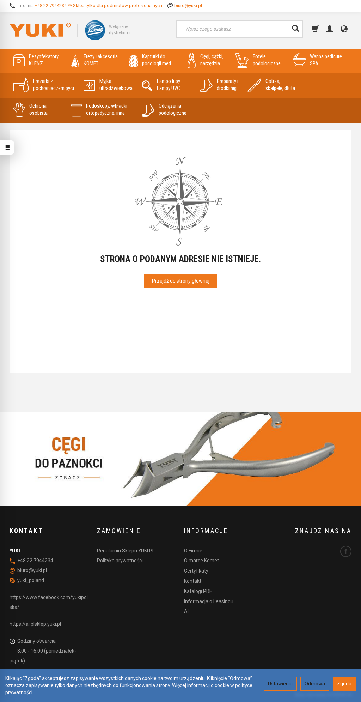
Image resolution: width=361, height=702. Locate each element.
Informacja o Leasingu (208, 601)
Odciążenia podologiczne (172, 109)
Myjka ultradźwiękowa (116, 84)
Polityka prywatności (120, 560)
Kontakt (192, 581)
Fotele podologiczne (267, 60)
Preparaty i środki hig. (227, 84)
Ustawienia (280, 683)
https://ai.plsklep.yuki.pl (35, 624)
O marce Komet (201, 560)
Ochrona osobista (38, 109)
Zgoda (344, 683)
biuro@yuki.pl (188, 5)
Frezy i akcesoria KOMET (101, 60)
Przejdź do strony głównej (180, 281)
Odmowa (315, 683)
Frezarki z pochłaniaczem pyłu (53, 84)
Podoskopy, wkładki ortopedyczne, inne (106, 109)
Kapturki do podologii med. (157, 60)
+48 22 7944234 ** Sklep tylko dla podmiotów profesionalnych (98, 5)
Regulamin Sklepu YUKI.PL (126, 550)
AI (186, 611)
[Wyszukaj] (295, 29)
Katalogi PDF (198, 591)
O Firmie (193, 550)
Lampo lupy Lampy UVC (168, 84)
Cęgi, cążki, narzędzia (212, 60)
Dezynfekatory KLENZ (44, 60)
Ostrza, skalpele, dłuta (280, 84)
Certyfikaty (196, 571)
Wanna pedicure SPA (326, 60)
